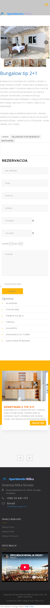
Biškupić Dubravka (10, 536)
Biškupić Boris (8, 527)
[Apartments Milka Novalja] (11, 12)
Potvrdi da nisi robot (12, 284)
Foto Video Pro (37, 600)
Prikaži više (38, 423)
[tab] (5, 137)
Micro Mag (22, 600)
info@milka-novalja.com (17, 506)
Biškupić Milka (8, 531)
